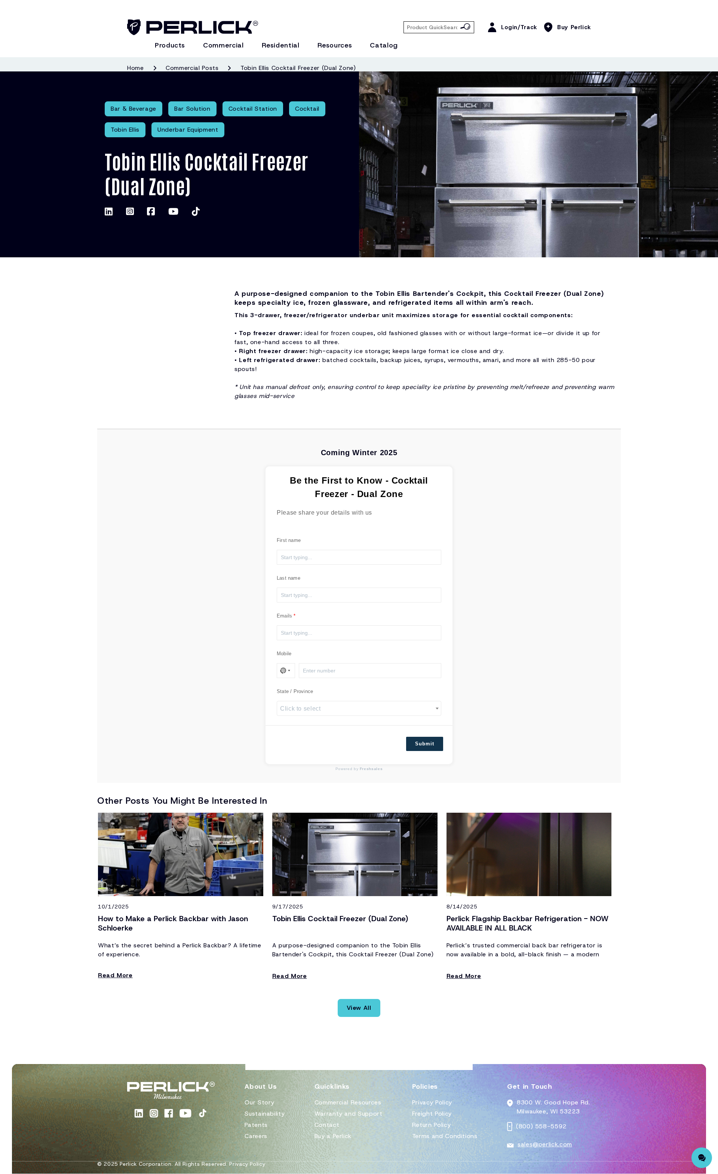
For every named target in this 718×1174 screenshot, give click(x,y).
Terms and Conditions (445, 1136)
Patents (256, 1125)
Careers (256, 1136)
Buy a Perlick (333, 1136)
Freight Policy (432, 1114)
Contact (326, 1125)
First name (289, 540)
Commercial (223, 45)
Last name (288, 578)
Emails (284, 616)
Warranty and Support (348, 1114)
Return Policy (431, 1125)
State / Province (295, 691)
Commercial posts (192, 68)
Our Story (259, 1102)
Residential (281, 45)
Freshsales (371, 769)
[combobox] (359, 708)
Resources (334, 45)
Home (135, 68)
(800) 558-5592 (541, 1126)
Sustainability (265, 1114)
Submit (424, 744)
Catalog (384, 45)
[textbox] (359, 708)
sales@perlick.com (545, 1144)
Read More (115, 975)
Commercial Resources (347, 1102)
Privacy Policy (432, 1102)
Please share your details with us (324, 512)
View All (359, 1008)
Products (170, 45)
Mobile (284, 653)
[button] (261, 1089)
